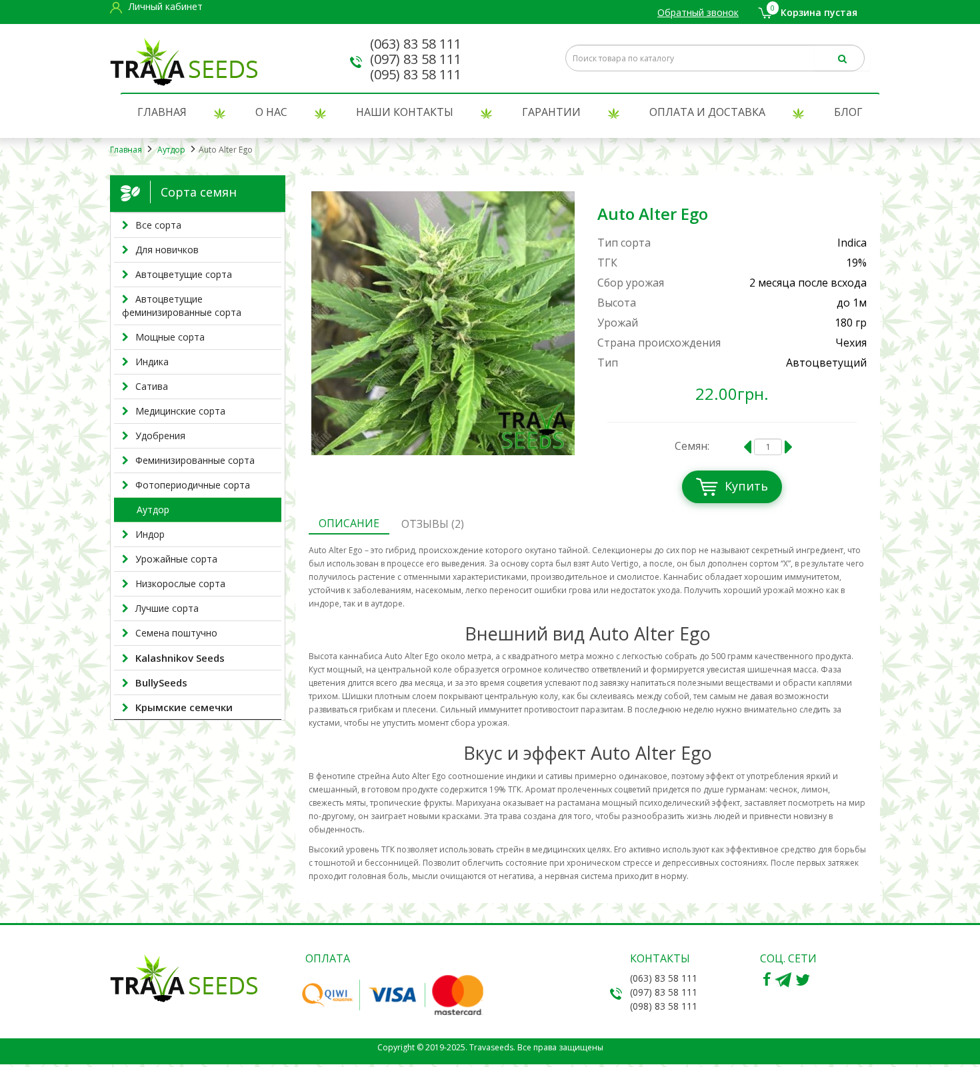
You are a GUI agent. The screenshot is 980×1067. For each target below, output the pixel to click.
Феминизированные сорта (195, 460)
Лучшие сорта (167, 608)
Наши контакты (404, 112)
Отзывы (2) (432, 524)
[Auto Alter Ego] (443, 323)
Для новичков (167, 249)
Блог (848, 112)
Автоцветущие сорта (183, 274)
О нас (271, 112)
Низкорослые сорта (180, 583)
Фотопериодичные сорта (192, 485)
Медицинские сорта (180, 411)
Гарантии (551, 112)
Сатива (151, 386)
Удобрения (160, 435)
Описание (349, 523)
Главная (162, 112)
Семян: (692, 446)
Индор (150, 534)
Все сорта (158, 225)
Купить (746, 486)
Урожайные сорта (176, 558)
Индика (152, 361)
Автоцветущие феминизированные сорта (181, 306)
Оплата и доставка (707, 112)
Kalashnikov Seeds (180, 657)
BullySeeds (161, 682)
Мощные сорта (170, 337)
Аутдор (170, 149)
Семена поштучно (176, 632)
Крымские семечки (184, 707)
